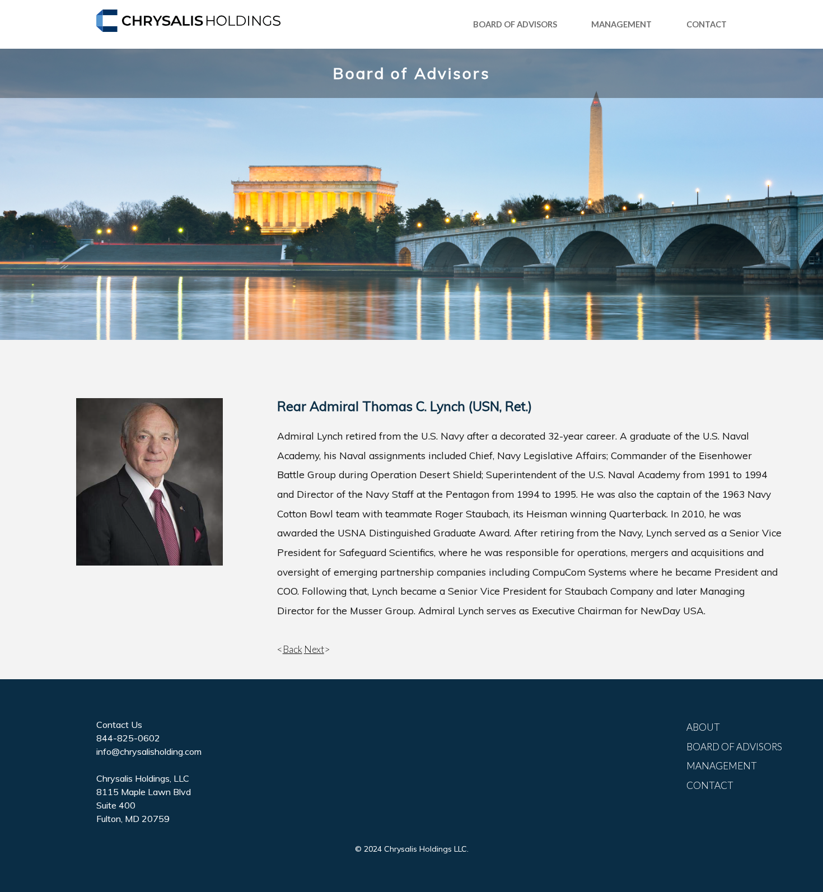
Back (292, 649)
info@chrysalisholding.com (149, 751)
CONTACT (706, 24)
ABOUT (703, 727)
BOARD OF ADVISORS (515, 24)
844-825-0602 (128, 738)
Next (314, 649)
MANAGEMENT (621, 24)
